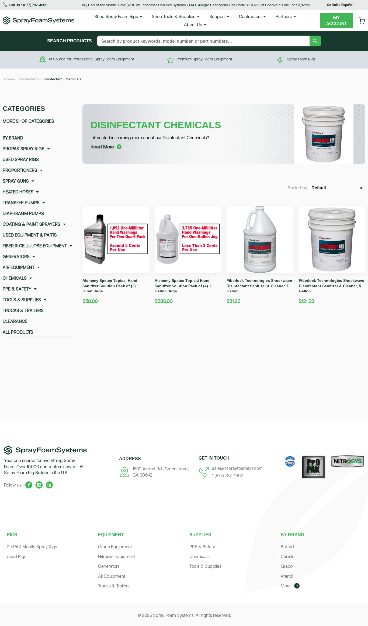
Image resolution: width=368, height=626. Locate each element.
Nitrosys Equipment (117, 556)
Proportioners (20, 170)
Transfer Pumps (21, 202)
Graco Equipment (115, 546)
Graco (287, 566)
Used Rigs (16, 556)
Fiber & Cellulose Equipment (35, 245)
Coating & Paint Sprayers (31, 224)
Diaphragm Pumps (23, 213)
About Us (193, 24)
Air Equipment (18, 267)
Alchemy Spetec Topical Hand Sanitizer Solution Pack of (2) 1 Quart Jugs (110, 285)
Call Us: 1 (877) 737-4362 (28, 5)
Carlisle (287, 556)
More (286, 585)
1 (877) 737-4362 (227, 475)
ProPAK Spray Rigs (23, 148)
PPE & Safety (17, 288)
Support (217, 16)
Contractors (250, 16)
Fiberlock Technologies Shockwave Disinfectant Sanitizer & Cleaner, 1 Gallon (259, 285)
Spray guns (16, 181)
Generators (16, 256)
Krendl (287, 576)
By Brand (13, 137)
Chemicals (15, 278)
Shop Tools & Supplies (173, 16)
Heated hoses (18, 191)
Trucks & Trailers (23, 310)
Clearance (15, 321)
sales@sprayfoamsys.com (237, 468)
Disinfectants (28, 79)
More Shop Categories (28, 121)
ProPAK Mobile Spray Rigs (32, 546)
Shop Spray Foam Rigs (116, 16)
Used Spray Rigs (21, 159)
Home (9, 79)
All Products (18, 332)
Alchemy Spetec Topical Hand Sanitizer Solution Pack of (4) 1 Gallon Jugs (183, 285)
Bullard (287, 546)
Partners (284, 16)
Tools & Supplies (22, 299)
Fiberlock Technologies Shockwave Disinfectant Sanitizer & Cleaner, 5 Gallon (331, 285)
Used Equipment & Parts (30, 234)
